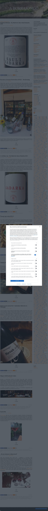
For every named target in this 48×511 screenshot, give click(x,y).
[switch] (35, 245)
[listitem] (24, 242)
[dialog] (24, 255)
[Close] (40, 227)
